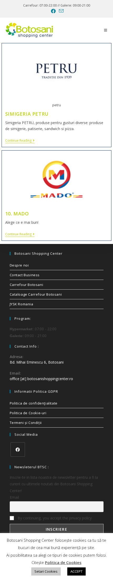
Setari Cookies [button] (46, 571)
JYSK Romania (21, 304)
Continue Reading (19, 141)
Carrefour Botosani (26, 284)
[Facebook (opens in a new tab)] (53, 11)
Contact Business (25, 275)
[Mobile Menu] (105, 30)
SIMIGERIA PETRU (27, 114)
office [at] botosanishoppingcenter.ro (41, 378)
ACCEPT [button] (76, 571)
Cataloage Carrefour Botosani (36, 294)
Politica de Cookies (63, 562)
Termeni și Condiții (26, 422)
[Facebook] (18, 449)
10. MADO (17, 213)
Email (14, 497)
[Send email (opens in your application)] (60, 10)
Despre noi (19, 265)
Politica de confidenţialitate (34, 403)
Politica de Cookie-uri (28, 413)
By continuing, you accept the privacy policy (54, 517)
